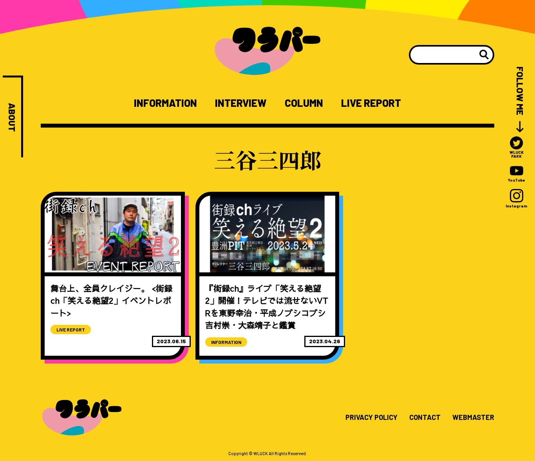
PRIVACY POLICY (371, 417)
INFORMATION (165, 103)
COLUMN (304, 103)
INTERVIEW (240, 103)
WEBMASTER (473, 417)
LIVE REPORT (371, 103)
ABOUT (11, 117)
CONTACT (425, 417)
